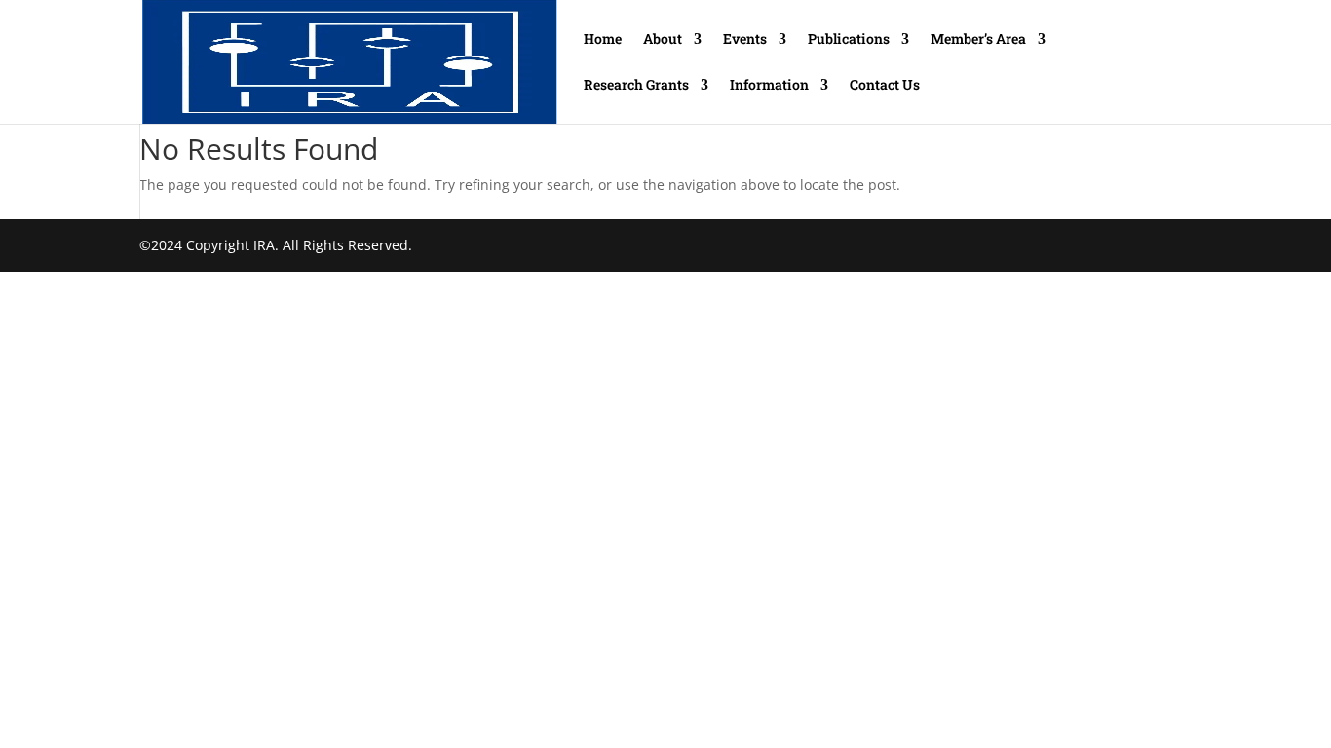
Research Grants (636, 86)
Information (769, 86)
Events (745, 40)
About (662, 40)
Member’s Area (978, 40)
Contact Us (885, 86)
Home (603, 40)
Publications (849, 40)
